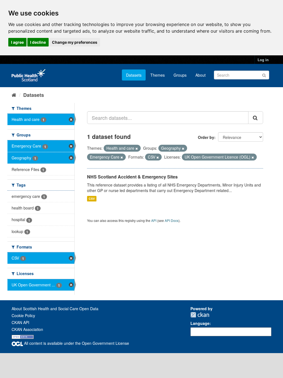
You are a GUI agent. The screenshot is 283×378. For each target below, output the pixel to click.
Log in (263, 59)
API (153, 220)
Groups (180, 75)
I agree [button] (17, 42)
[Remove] (136, 148)
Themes (157, 75)
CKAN (199, 315)
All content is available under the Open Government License (76, 343)
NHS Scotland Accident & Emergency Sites (132, 177)
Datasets (134, 75)
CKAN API (20, 322)
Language (199, 323)
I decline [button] (38, 42)
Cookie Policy (23, 315)
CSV (92, 198)
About (200, 75)
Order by (206, 137)
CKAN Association (27, 329)
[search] (255, 117)
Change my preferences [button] (74, 42)
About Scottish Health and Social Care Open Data (55, 308)
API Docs (172, 220)
